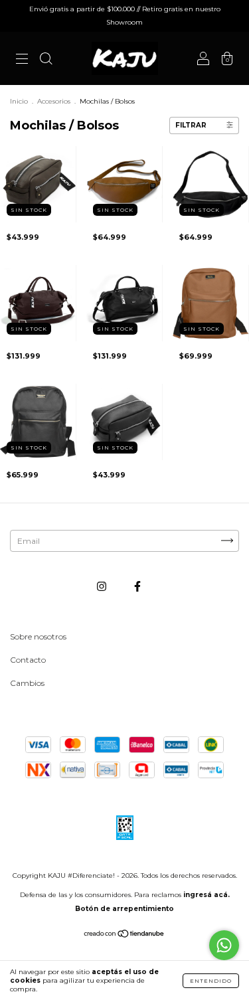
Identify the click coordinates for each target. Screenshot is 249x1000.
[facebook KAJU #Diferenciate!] (137, 586)
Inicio (19, 101)
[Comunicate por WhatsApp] (224, 945)
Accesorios (53, 101)
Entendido (211, 980)
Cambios (27, 683)
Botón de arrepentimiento (124, 908)
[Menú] (22, 60)
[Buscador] (45, 60)
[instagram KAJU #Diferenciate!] (103, 586)
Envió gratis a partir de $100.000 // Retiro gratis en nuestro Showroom (124, 16)
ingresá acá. (206, 894)
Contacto (28, 660)
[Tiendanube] (124, 935)
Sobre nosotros (38, 636)
